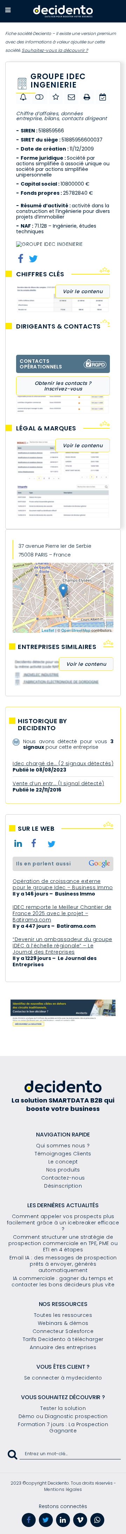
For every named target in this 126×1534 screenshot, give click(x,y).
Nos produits (63, 1169)
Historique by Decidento (42, 725)
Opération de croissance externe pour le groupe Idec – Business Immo (63, 884)
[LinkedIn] (63, 1520)
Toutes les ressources (63, 1315)
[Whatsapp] (97, 1520)
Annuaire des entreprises (63, 1347)
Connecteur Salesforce (63, 1331)
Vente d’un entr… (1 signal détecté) (58, 783)
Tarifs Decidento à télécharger (63, 1339)
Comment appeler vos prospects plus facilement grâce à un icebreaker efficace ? (63, 1222)
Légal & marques (46, 428)
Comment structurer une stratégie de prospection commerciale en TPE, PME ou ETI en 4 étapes (63, 1243)
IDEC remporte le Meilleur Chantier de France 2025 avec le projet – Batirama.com (62, 913)
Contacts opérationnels (41, 364)
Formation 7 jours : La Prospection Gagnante (63, 1427)
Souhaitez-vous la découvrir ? (55, 50)
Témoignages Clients (63, 1153)
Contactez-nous (63, 1177)
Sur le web (36, 828)
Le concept (63, 1161)
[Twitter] (46, 1520)
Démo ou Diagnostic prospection (63, 1416)
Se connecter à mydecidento (63, 1377)
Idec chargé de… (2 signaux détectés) (63, 763)
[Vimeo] (80, 1520)
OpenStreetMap (76, 630)
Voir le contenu (83, 291)
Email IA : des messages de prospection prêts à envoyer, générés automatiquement (63, 1264)
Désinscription (63, 1185)
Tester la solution (63, 1408)
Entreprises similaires (57, 646)
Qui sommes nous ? (63, 1145)
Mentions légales (63, 1489)
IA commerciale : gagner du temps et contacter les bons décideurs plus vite (63, 1281)
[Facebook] (29, 1520)
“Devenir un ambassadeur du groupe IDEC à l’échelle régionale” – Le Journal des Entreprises (62, 945)
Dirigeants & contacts (58, 326)
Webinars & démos (63, 1323)
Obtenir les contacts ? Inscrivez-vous (63, 386)
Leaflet (48, 630)
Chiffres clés (40, 274)
